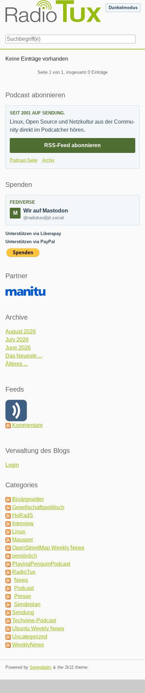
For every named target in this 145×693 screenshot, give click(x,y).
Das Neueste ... (23, 356)
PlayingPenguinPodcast (41, 564)
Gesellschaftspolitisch (38, 507)
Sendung (23, 612)
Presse (22, 596)
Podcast (24, 588)
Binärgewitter (28, 499)
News (21, 580)
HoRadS (22, 515)
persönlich (24, 556)
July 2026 (17, 339)
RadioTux (23, 572)
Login (12, 465)
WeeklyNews (28, 645)
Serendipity (41, 667)
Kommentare (27, 425)
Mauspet (22, 539)
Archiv (48, 160)
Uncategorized (29, 636)
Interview (23, 523)
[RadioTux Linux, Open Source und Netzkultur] (5, 16)
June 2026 (18, 348)
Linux (18, 531)
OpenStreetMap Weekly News (48, 548)
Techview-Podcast (34, 620)
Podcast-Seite (23, 160)
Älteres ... (16, 364)
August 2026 (20, 331)
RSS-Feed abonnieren (72, 145)
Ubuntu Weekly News (38, 628)
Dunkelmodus (123, 7)
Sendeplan (27, 604)
